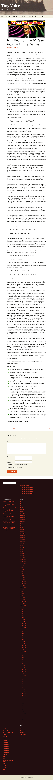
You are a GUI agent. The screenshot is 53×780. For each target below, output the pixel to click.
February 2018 (22, 689)
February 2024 (22, 555)
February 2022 (22, 597)
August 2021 (22, 607)
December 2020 (23, 623)
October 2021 (22, 603)
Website (9, 462)
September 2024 (23, 541)
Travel (4, 769)
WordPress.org (23, 734)
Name (8, 456)
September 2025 (23, 521)
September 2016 (23, 713)
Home (2, 16)
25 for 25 (4, 728)
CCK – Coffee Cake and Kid (8, 732)
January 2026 (22, 513)
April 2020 (21, 637)
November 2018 (23, 671)
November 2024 (23, 537)
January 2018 (22, 691)
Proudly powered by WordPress (26, 777)
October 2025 (22, 519)
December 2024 (23, 535)
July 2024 (21, 545)
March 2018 (22, 687)
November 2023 (23, 561)
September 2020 (23, 627)
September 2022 (23, 587)
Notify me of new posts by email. (15, 467)
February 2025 (22, 531)
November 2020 (23, 625)
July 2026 (21, 501)
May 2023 (21, 571)
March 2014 (22, 719)
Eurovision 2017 (6, 742)
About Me (8, 16)
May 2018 (21, 683)
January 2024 (22, 557)
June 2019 (22, 657)
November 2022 (23, 583)
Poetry (4, 758)
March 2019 (22, 663)
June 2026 (22, 503)
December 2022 (23, 581)
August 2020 (22, 629)
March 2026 (22, 509)
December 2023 (23, 559)
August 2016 (22, 715)
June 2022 (22, 593)
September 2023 (23, 563)
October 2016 (22, 711)
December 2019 (23, 645)
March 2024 (22, 553)
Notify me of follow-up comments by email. (17, 464)
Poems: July (48, 429)
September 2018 (23, 675)
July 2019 (21, 655)
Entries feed (22, 730)
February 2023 (22, 577)
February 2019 (22, 665)
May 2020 (21, 635)
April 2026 (21, 507)
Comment (9, 441)
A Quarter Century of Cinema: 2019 (26, 493)
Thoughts (31, 16)
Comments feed (23, 732)
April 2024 (21, 551)
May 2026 (21, 505)
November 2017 (23, 695)
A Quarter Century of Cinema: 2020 (26, 491)
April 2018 (21, 685)
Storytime (24, 16)
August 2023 (22, 565)
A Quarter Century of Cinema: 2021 (26, 489)
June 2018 (22, 681)
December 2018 (23, 669)
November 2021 (23, 601)
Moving (4, 756)
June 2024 (22, 547)
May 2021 (21, 613)
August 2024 (22, 543)
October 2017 (22, 697)
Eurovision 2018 (6, 744)
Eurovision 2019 (6, 746)
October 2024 (22, 539)
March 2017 (22, 709)
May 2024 (21, 549)
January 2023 (22, 579)
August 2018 (22, 677)
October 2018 (22, 673)
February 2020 (22, 641)
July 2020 (21, 631)
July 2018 (21, 679)
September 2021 (23, 605)
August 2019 (22, 653)
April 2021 (21, 615)
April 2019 (21, 661)
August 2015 (22, 717)
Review (16, 47)
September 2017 (23, 699)
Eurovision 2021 (6, 750)
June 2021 (22, 611)
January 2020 (22, 643)
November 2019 (23, 647)
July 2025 (21, 523)
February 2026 (22, 511)
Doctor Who (5, 736)
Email (8, 459)
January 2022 (22, 599)
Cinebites (4, 734)
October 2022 (22, 585)
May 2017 (21, 705)
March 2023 (22, 575)
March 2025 (22, 529)
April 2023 (21, 573)
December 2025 (23, 515)
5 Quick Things (16, 16)
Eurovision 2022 (6, 752)
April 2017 (21, 707)
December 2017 (23, 693)
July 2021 (21, 609)
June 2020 (22, 633)
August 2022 (22, 589)
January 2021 (22, 621)
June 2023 (22, 569)
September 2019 (23, 651)
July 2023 (21, 567)
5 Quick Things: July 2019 (8, 429)
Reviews (37, 16)
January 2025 (22, 533)
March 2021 (22, 617)
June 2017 (22, 703)
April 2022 (21, 595)
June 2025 (22, 525)
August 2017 (22, 701)
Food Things (5, 754)
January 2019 (22, 667)
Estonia (4, 738)
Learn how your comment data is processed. (26, 477)
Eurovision (44, 16)
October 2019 (22, 649)
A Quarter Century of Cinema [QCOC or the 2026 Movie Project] (9, 504)
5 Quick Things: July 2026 (24, 485)
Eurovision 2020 (6, 748)
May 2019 (21, 659)
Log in (21, 728)
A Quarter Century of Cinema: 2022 (26, 487)
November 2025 (23, 517)
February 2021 (22, 619)
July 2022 (21, 591)
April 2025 (21, 527)
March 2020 (22, 639)
